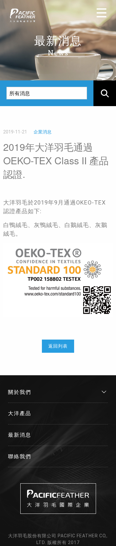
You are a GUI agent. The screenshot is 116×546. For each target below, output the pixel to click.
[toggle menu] (101, 13)
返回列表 (58, 346)
